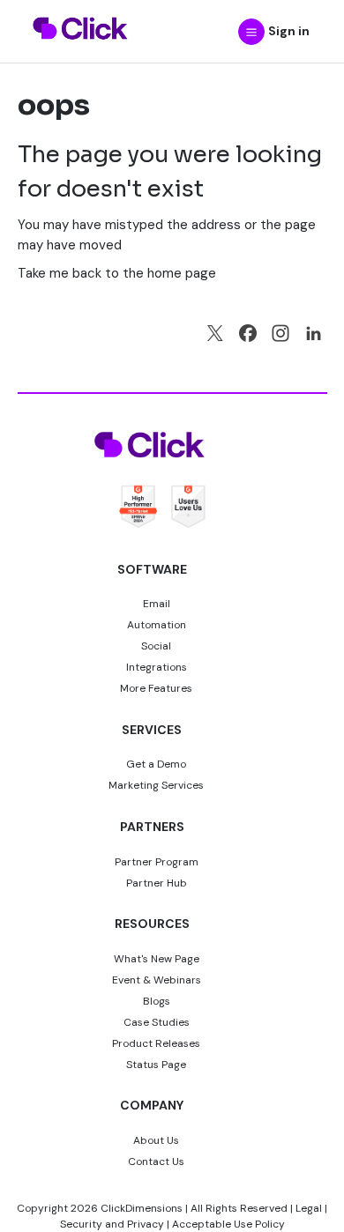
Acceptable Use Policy (228, 1224)
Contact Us (156, 1161)
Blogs (156, 1001)
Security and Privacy (112, 1224)
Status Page (156, 1065)
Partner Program (156, 862)
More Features (156, 688)
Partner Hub (156, 883)
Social (156, 646)
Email (156, 604)
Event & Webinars (156, 980)
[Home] (81, 50)
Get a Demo (156, 764)
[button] (251, 32)
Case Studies (156, 1022)
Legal (308, 1208)
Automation (156, 625)
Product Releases (156, 1043)
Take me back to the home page (117, 273)
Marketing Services (156, 785)
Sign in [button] (289, 31)
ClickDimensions (142, 1208)
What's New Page (156, 959)
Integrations (156, 667)
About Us (156, 1140)
